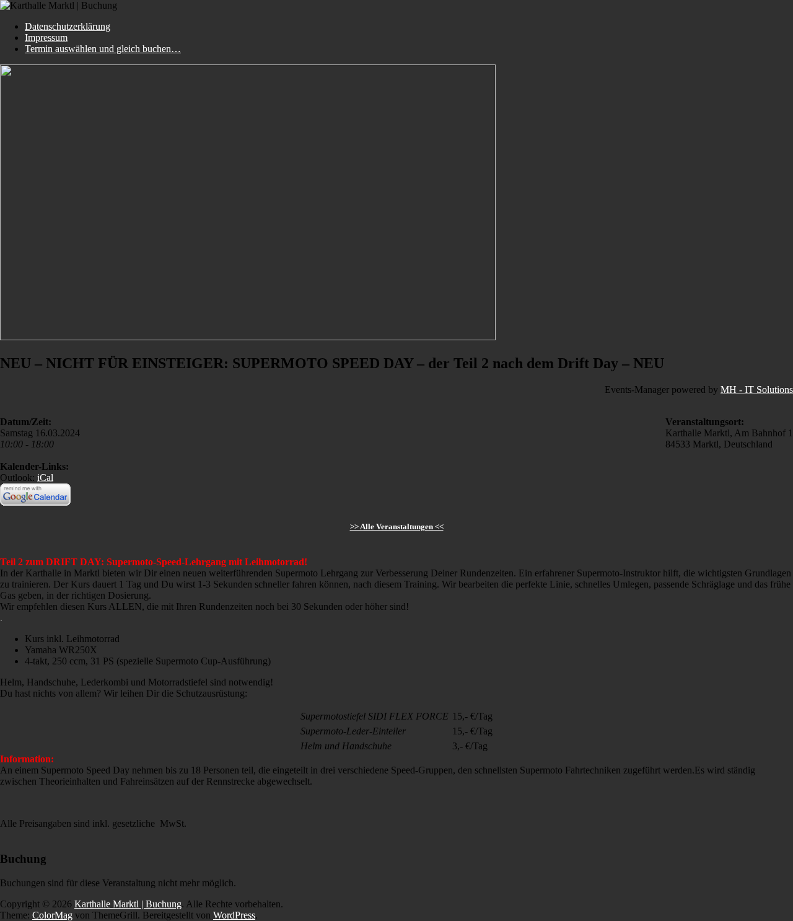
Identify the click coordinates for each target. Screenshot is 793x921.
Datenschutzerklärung (67, 26)
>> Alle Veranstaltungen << (397, 526)
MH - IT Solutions (757, 389)
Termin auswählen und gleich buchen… (103, 48)
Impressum (46, 37)
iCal (45, 477)
